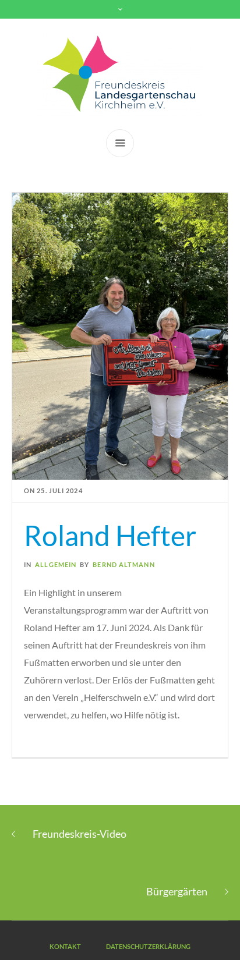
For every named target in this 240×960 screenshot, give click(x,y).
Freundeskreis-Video (79, 833)
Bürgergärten (176, 891)
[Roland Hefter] (120, 335)
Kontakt (65, 946)
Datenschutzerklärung (148, 946)
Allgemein (55, 564)
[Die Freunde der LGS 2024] (120, 74)
